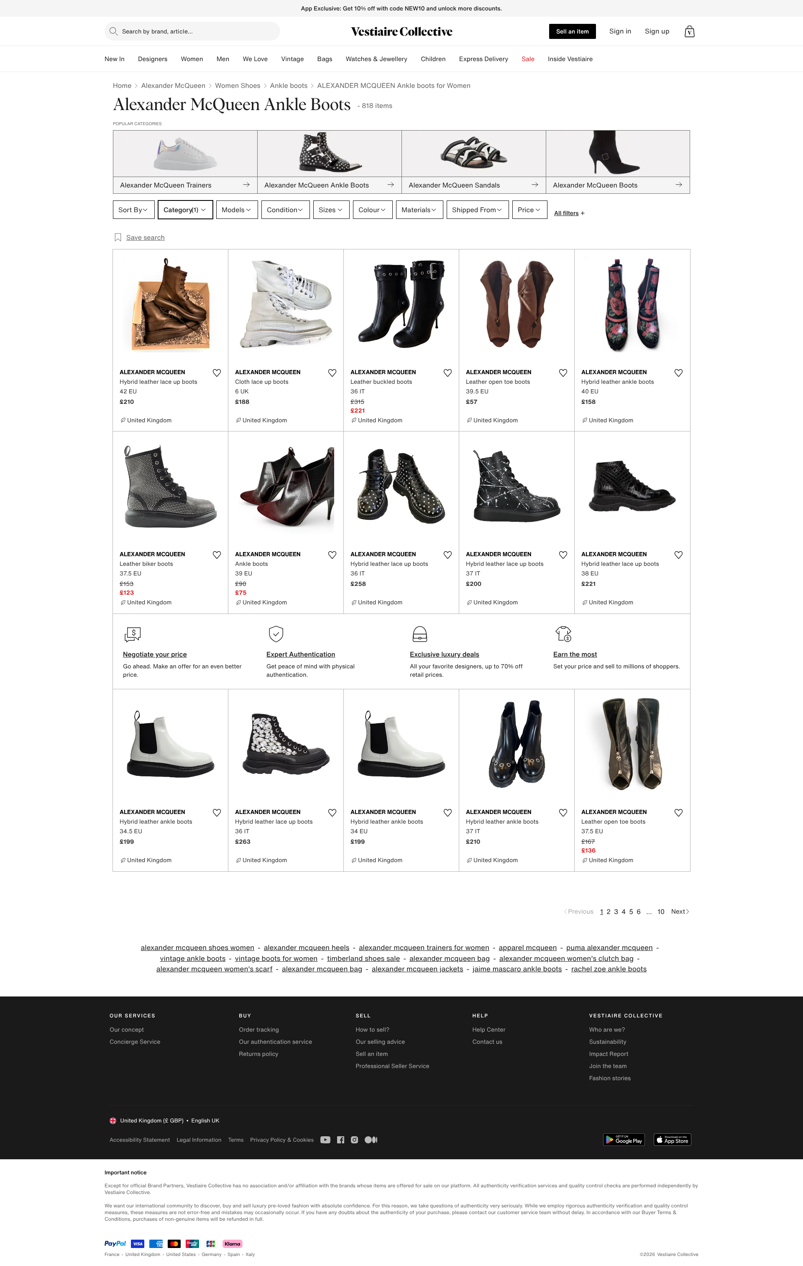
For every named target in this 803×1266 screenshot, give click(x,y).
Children (433, 59)
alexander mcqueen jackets (417, 969)
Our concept (127, 1029)
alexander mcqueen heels (307, 947)
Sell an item (572, 31)
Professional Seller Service (392, 1066)
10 (661, 911)
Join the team (608, 1066)
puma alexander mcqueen (609, 947)
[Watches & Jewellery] (414, 59)
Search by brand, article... (157, 31)
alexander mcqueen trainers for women (424, 947)
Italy (250, 1254)
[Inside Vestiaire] (599, 59)
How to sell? (372, 1029)
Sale (528, 59)
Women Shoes (237, 85)
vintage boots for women (276, 958)
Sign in (620, 31)
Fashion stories (610, 1078)
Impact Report (609, 1054)
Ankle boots (289, 85)
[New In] (131, 59)
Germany (212, 1254)
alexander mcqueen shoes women (198, 947)
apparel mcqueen (528, 947)
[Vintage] (310, 59)
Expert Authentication (300, 654)
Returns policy (258, 1054)
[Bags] (339, 59)
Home (122, 85)
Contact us (488, 1041)
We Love (255, 59)
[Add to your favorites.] (217, 373)
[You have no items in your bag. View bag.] (690, 31)
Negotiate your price (155, 654)
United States (181, 1254)
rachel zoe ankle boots (609, 969)
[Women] (210, 59)
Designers (153, 59)
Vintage (292, 59)
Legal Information (198, 1140)
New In (115, 59)
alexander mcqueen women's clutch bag (566, 958)
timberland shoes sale (363, 958)
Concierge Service (135, 1041)
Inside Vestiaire (570, 59)
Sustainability (608, 1041)
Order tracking (259, 1029)
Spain (234, 1254)
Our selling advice (380, 1041)
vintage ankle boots (193, 958)
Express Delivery (484, 59)
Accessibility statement (140, 1140)
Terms (235, 1140)
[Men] (236, 59)
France (112, 1254)
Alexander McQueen (173, 85)
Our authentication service (275, 1041)
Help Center (489, 1029)
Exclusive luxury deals (444, 654)
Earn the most (575, 654)
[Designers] (174, 59)
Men (223, 59)
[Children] (452, 59)
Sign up (657, 31)
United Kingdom (143, 1254)
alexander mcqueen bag (449, 958)
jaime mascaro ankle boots (517, 969)
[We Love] (274, 59)
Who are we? (607, 1029)
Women (192, 59)
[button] (690, 31)
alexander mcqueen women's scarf (214, 969)
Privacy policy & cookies (282, 1140)
